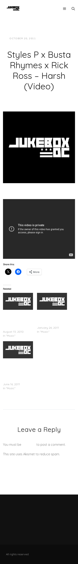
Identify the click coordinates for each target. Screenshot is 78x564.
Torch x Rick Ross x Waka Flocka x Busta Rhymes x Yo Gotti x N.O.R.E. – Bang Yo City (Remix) (18, 319)
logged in (29, 445)
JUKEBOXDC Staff (52, 38)
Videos (37, 42)
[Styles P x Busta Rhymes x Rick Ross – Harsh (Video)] (39, 147)
